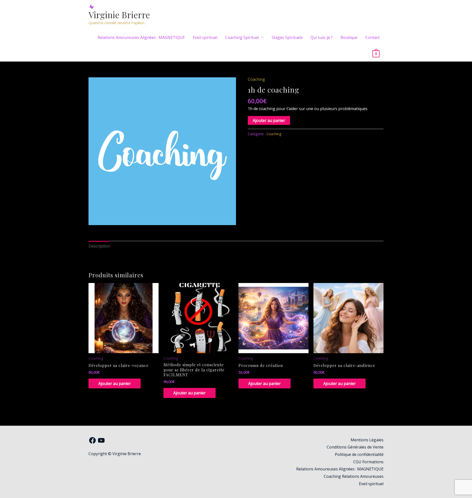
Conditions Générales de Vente (355, 447)
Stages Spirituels (287, 37)
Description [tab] (99, 246)
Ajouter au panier (269, 120)
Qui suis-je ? (321, 37)
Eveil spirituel (205, 37)
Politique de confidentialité (359, 454)
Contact (372, 37)
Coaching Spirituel (242, 37)
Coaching (256, 79)
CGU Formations (368, 462)
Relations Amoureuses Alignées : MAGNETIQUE (141, 37)
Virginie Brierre (119, 14)
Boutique (348, 37)
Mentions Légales (367, 440)
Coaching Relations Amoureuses (354, 476)
